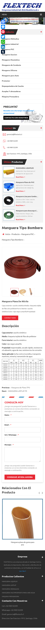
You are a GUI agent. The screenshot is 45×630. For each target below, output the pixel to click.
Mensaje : (9, 445)
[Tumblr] (3, 51)
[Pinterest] (3, 31)
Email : (7, 425)
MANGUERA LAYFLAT (9, 585)
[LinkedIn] (3, 46)
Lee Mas (22, 571)
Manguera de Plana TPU (20, 388)
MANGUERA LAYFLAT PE (17, 391)
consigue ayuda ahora (20, 477)
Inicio (7, 234)
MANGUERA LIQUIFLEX (10, 581)
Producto (16, 234)
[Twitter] (3, 36)
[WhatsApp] (3, 41)
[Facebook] (3, 21)
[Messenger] (3, 26)
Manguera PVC (27, 234)
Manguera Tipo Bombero (12, 240)
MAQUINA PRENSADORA (10, 596)
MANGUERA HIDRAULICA (10, 589)
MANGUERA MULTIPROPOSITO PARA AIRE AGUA (18, 592)
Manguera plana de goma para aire (22, 543)
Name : (8, 415)
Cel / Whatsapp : (11, 435)
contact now (10, 318)
